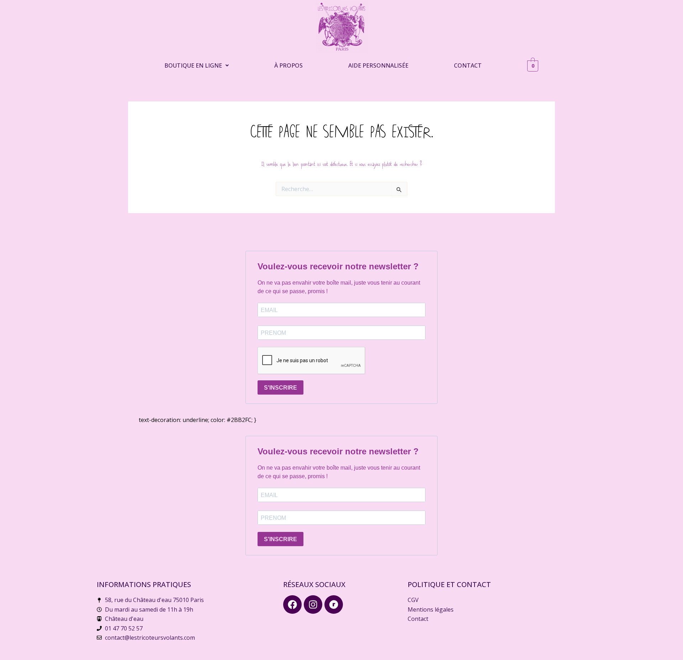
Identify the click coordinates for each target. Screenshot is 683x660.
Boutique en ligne (193, 65)
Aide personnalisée (378, 65)
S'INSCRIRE (280, 388)
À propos (288, 65)
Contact (468, 65)
